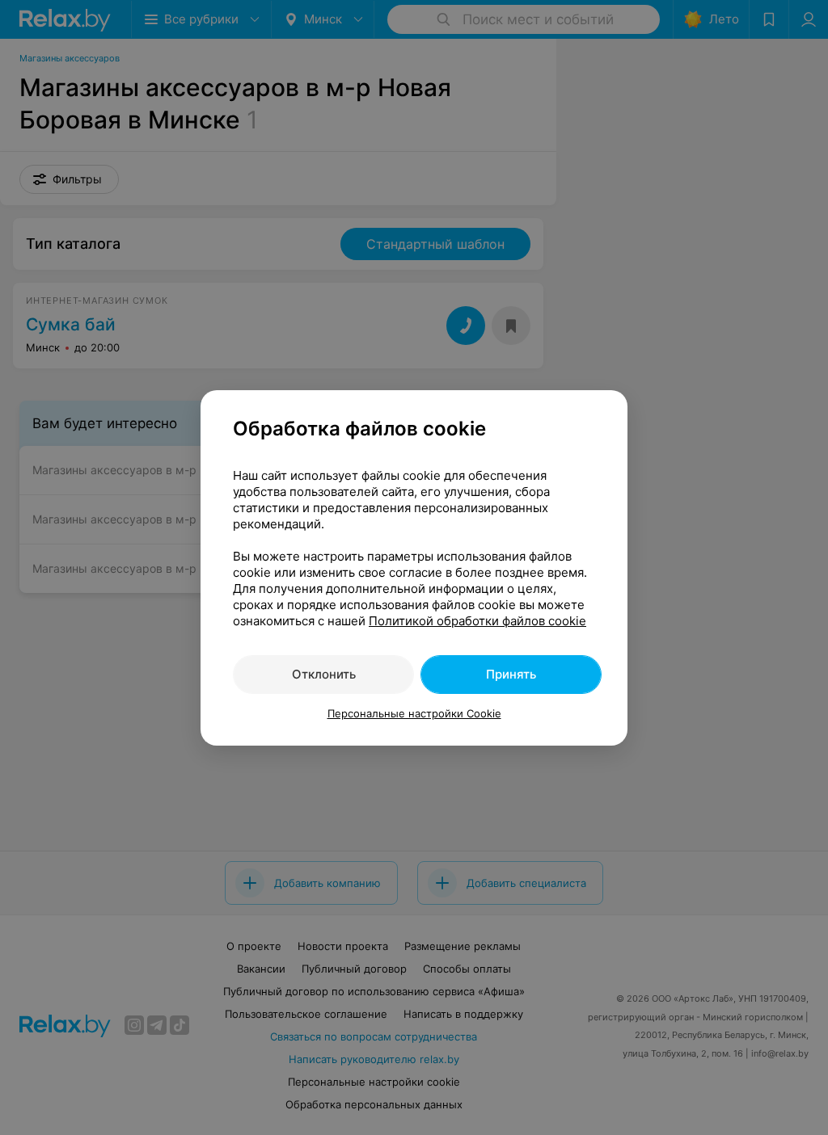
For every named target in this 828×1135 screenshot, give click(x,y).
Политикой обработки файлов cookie (477, 620)
